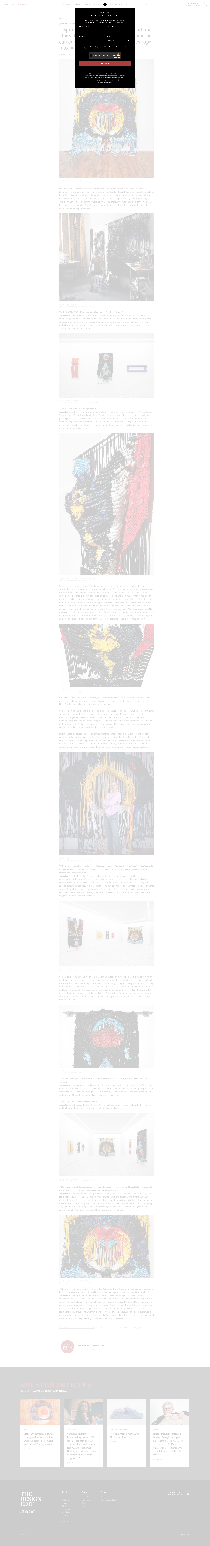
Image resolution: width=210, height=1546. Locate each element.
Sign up (105, 64)
